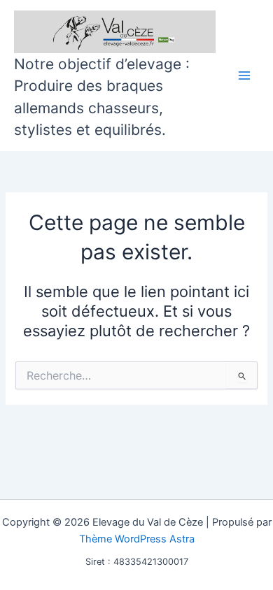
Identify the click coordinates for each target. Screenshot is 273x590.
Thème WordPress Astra (137, 539)
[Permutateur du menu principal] (244, 75)
